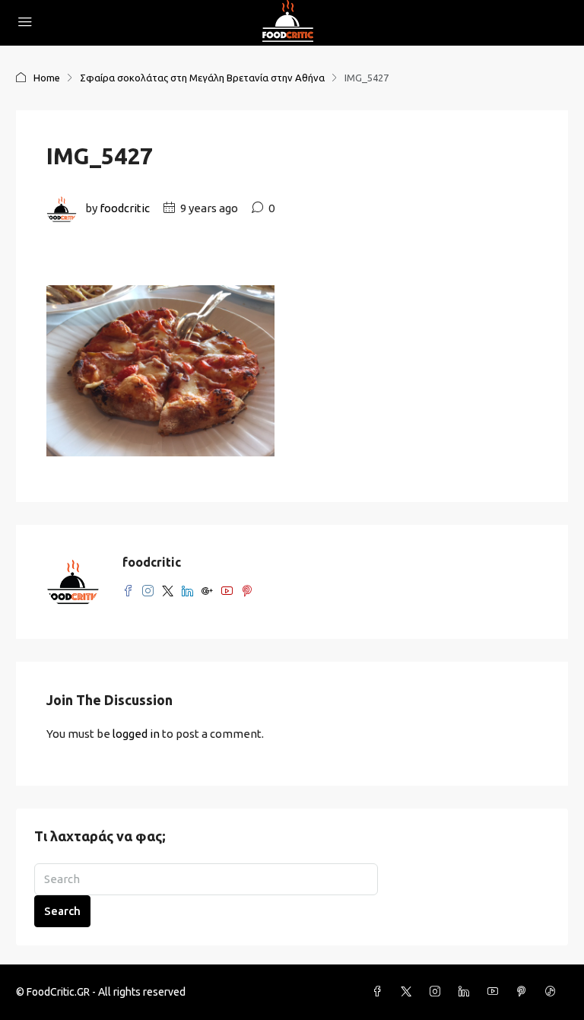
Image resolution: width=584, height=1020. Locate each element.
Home (46, 77)
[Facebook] (380, 992)
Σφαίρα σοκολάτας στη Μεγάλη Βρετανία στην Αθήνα (202, 77)
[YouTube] (495, 992)
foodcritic (125, 208)
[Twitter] (409, 992)
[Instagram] (438, 992)
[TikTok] (553, 992)
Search (62, 910)
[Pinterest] (524, 992)
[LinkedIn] (467, 992)
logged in (136, 733)
